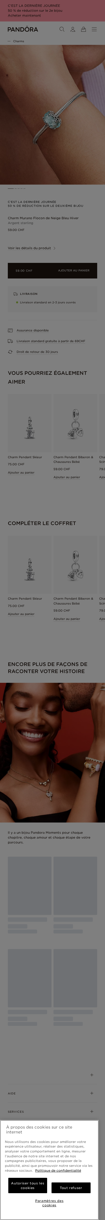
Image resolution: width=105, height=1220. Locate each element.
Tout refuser (71, 1188)
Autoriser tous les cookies (27, 1185)
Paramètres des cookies (49, 1203)
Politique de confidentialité (58, 1170)
